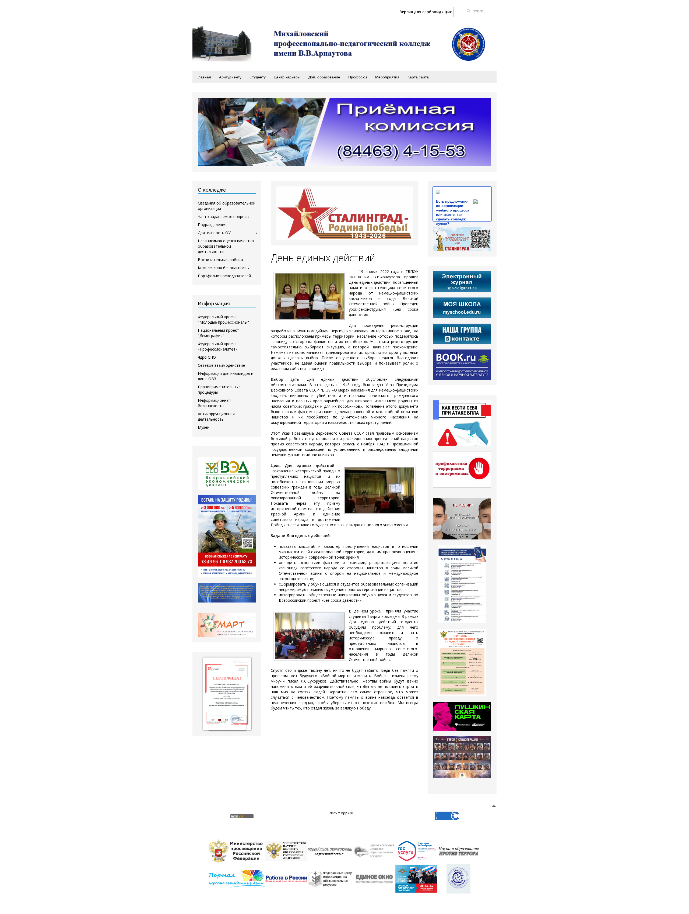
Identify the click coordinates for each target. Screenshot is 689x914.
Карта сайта (418, 76)
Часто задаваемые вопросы (223, 216)
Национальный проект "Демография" (218, 333)
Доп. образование (324, 76)
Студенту (257, 76)
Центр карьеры (287, 76)
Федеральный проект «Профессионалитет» (217, 346)
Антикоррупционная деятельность (216, 416)
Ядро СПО (207, 357)
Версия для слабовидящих (425, 11)
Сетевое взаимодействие (221, 365)
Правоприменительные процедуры (219, 389)
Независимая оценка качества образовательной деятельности (226, 246)
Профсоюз (357, 76)
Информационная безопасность (214, 403)
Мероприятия (387, 76)
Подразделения (212, 224)
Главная (203, 76)
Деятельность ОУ (214, 232)
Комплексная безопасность (223, 267)
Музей (203, 427)
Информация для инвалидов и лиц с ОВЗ (225, 376)
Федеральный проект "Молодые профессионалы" (223, 319)
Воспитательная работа (220, 259)
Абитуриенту (230, 76)
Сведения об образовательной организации (226, 205)
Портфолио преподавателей (224, 275)
